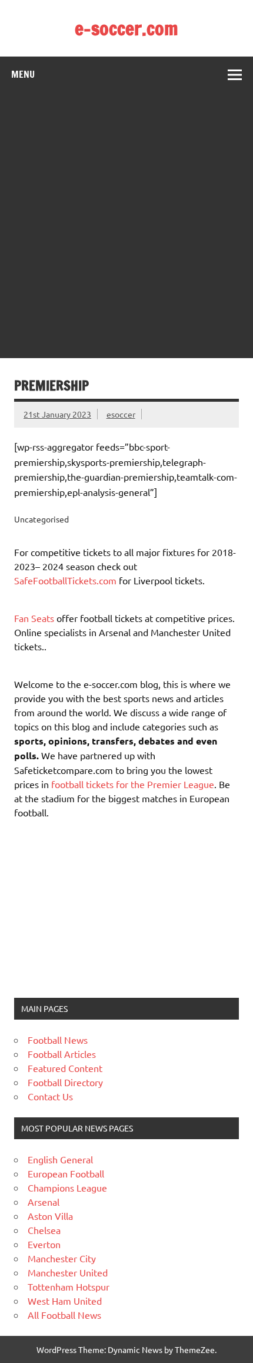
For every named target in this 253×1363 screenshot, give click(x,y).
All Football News (64, 1315)
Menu (23, 74)
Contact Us (50, 1096)
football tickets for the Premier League (132, 784)
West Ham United (65, 1300)
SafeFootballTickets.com (65, 580)
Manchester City (62, 1258)
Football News (58, 1040)
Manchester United (68, 1272)
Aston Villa (50, 1216)
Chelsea (44, 1230)
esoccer (120, 414)
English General (60, 1159)
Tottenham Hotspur (68, 1286)
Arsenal (43, 1201)
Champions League (67, 1187)
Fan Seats (34, 618)
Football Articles (62, 1054)
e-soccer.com (126, 28)
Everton (44, 1244)
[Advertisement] (126, 225)
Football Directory (65, 1082)
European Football (66, 1173)
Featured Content (65, 1068)
